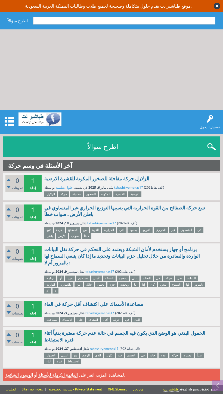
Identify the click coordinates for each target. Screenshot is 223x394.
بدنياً (199, 355)
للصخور (91, 194)
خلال (89, 284)
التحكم (147, 278)
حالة (152, 355)
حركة (63, 194)
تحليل (100, 284)
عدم (163, 355)
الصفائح (73, 229)
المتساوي (186, 229)
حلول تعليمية (64, 188)
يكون (109, 355)
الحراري (161, 229)
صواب (75, 236)
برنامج (50, 278)
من (85, 229)
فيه (120, 355)
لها (187, 284)
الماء (137, 319)
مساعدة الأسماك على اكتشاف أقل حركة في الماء (93, 304)
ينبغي (163, 284)
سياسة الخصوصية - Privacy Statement (75, 389)
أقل (105, 319)
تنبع (49, 229)
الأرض (62, 236)
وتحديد (124, 284)
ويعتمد (122, 278)
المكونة (105, 194)
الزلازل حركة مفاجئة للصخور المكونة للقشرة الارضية (96, 178)
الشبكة (109, 278)
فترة (59, 361)
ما (135, 284)
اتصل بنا (10, 389)
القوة (95, 229)
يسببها (133, 229)
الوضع (86, 355)
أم (48, 290)
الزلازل (51, 194)
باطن (50, 236)
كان (152, 284)
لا (55, 290)
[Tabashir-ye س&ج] (39, 119)
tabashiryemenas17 (128, 188)
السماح (176, 284)
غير (173, 229)
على (134, 278)
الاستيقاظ (73, 361)
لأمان (96, 278)
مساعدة (52, 319)
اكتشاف (93, 319)
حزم (112, 284)
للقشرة (120, 194)
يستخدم (83, 278)
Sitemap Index (32, 389)
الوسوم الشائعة (19, 374)
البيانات (191, 278)
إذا (143, 284)
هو (75, 355)
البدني (64, 355)
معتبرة (187, 355)
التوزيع (146, 229)
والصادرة (65, 284)
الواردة (51, 284)
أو (61, 278)
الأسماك (67, 319)
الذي (98, 355)
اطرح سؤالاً (102, 146)
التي (121, 229)
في (199, 229)
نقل (179, 278)
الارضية (135, 194)
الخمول (51, 355)
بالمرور (198, 284)
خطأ (86, 236)
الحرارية (109, 229)
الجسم (131, 355)
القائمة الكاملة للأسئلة (58, 374)
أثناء (49, 361)
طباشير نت (171, 389)
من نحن (138, 389)
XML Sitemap (117, 389)
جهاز (70, 278)
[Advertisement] (111, 70)
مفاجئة (76, 194)
